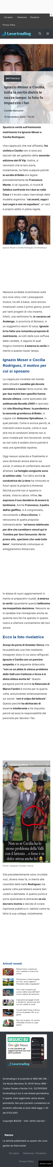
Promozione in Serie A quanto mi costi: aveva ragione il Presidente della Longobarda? (28, 981)
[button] (40, 33)
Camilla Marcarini (13, 110)
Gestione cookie (46, 1164)
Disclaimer (34, 17)
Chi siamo (8, 17)
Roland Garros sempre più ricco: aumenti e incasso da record (27, 971)
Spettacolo (13, 78)
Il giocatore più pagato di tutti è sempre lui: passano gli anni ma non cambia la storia (28, 1002)
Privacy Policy (9, 25)
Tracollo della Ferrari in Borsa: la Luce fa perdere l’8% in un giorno (28, 1012)
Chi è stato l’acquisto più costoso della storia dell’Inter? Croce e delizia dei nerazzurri (28, 992)
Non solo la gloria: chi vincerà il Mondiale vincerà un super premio (28, 1022)
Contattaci (8, 1126)
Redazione (22, 17)
